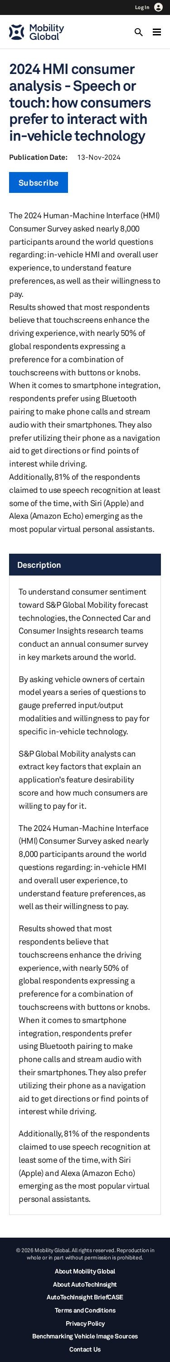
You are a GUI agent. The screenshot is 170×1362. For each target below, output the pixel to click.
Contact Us (85, 1349)
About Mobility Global (85, 1271)
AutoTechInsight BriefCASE (85, 1297)
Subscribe (38, 182)
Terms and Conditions (85, 1310)
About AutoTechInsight (85, 1284)
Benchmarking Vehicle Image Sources (85, 1336)
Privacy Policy (85, 1323)
